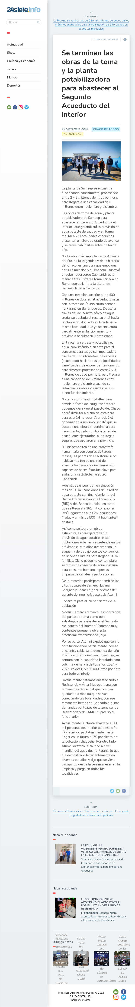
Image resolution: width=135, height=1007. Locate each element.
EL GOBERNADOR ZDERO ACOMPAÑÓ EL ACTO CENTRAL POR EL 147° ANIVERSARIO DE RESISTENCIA (101, 903)
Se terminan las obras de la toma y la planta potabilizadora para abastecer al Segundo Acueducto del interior (90, 83)
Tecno (11, 69)
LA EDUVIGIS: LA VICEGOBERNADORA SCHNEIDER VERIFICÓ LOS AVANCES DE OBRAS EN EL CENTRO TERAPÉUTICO (103, 850)
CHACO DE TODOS (106, 129)
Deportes (14, 85)
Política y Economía (21, 61)
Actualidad (15, 44)
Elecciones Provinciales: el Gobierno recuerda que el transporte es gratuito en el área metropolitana (91, 813)
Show (11, 52)
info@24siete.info (81, 1000)
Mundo (12, 77)
